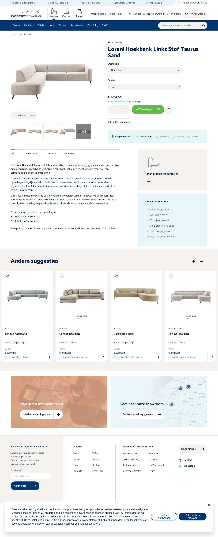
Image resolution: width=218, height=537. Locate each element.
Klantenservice (129, 465)
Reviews (69, 153)
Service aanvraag (130, 459)
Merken (151, 471)
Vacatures (153, 453)
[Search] (203, 25)
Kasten (51, 25)
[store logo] (27, 14)
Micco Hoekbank (25, 34)
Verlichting (92, 25)
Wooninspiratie (98, 14)
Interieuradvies (129, 453)
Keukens (77, 465)
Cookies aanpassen (164, 516)
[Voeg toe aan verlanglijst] (169, 109)
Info (13, 153)
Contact (188, 460)
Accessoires (77, 25)
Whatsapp (189, 466)
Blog (120, 14)
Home (13, 34)
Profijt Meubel (115, 42)
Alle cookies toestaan (193, 516)
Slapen (76, 459)
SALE (105, 25)
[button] (194, 261)
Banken (16, 25)
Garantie (51, 153)
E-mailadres (16, 470)
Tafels (41, 25)
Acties (112, 14)
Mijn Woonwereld (156, 465)
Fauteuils (29, 25)
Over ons (152, 459)
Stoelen (63, 25)
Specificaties (31, 153)
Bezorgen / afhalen (131, 471)
